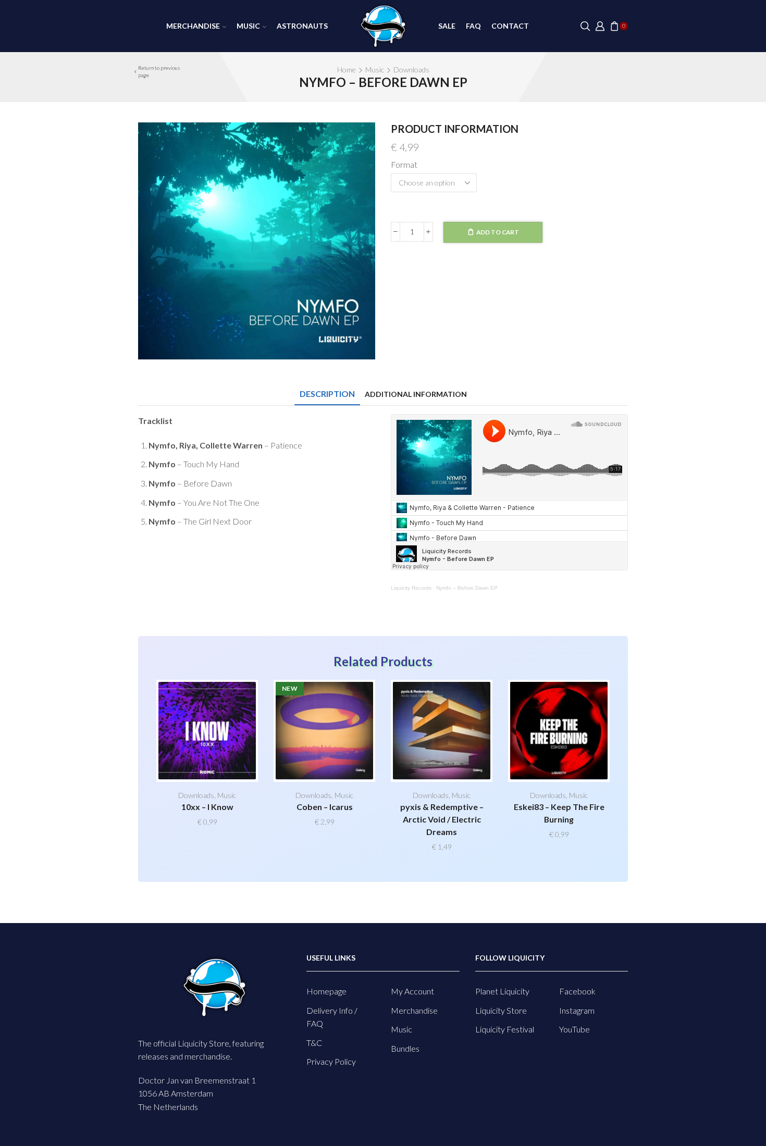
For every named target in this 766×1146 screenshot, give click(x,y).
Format (404, 164)
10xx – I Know (207, 807)
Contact (510, 25)
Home (346, 69)
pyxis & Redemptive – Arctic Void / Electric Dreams (442, 819)
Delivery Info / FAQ (331, 1017)
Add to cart (497, 232)
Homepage (326, 991)
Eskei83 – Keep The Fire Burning (559, 813)
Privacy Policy (331, 1061)
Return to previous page (159, 71)
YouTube (574, 1029)
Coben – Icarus (324, 807)
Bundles (405, 1048)
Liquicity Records (411, 588)
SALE (446, 25)
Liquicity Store (501, 1010)
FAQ (473, 25)
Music (248, 25)
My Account (412, 991)
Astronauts (302, 25)
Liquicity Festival (504, 1029)
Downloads (411, 69)
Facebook (577, 991)
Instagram (577, 1010)
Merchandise (193, 25)
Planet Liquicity (502, 991)
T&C (314, 1043)
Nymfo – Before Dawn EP (467, 588)
